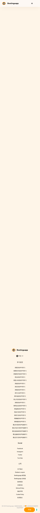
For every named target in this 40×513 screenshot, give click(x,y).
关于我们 (20, 469)
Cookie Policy (20, 494)
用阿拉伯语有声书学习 (20, 405)
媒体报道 (20, 481)
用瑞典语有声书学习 (20, 409)
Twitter (20, 455)
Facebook (20, 448)
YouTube (20, 458)
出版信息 (20, 485)
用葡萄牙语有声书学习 (20, 374)
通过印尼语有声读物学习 (20, 425)
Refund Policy (20, 488)
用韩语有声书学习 (20, 402)
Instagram (20, 451)
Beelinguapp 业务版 (20, 478)
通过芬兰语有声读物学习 (20, 437)
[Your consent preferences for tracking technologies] (37, 510)
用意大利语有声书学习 (20, 380)
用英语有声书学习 (20, 367)
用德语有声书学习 (20, 383)
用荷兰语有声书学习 (20, 415)
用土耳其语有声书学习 (20, 399)
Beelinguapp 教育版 (20, 475)
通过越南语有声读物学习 (20, 434)
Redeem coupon (20, 472)
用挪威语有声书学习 (20, 418)
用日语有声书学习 (20, 386)
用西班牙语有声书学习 (20, 371)
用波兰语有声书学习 (20, 412)
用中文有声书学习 (20, 393)
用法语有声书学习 (20, 377)
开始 (29, 510)
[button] (32, 3)
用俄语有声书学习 (20, 390)
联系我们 (20, 497)
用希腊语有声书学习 (20, 421)
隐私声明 (20, 491)
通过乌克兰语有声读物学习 (20, 428)
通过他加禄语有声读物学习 (20, 431)
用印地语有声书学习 (20, 396)
